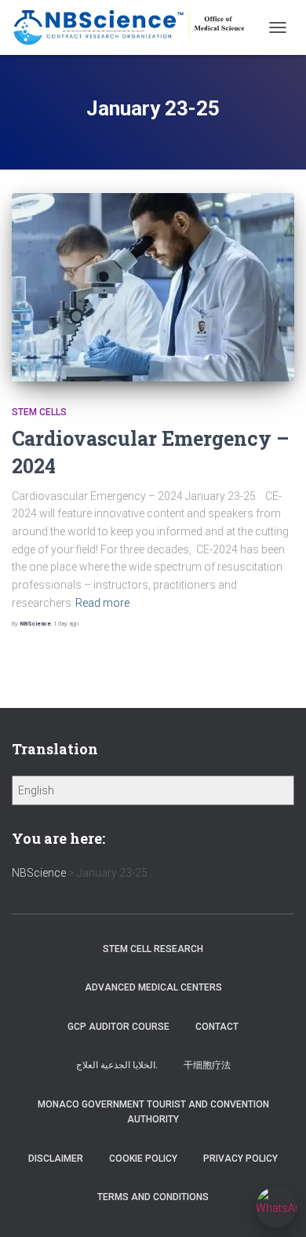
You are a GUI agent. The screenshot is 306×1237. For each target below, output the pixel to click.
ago (65, 623)
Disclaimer (55, 1158)
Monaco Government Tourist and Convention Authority (153, 1112)
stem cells (39, 412)
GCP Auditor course (118, 1026)
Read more (102, 603)
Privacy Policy (240, 1158)
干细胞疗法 (207, 1065)
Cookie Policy (143, 1158)
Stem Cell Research (153, 948)
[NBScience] (136, 27)
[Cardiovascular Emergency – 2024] (153, 287)
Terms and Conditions (153, 1196)
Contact (217, 1026)
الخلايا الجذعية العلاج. (117, 1065)
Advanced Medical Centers (153, 987)
